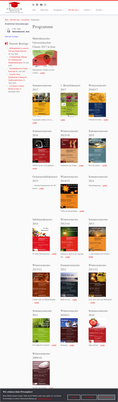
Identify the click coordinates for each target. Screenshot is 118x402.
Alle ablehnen (89, 397)
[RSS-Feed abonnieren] (34, 4)
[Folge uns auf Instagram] (46, 4)
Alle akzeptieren (106, 397)
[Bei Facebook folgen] (38, 4)
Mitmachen (44, 10)
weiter (42, 73)
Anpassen (74, 397)
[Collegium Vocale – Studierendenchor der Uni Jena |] (14, 7)
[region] (59, 395)
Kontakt (99, 10)
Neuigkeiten (57, 10)
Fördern (87, 10)
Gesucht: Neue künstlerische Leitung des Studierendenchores (17, 77)
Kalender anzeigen (12, 36)
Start (34, 10)
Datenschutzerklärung (45, 398)
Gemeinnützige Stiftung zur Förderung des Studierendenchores (17, 60)
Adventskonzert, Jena (20, 31)
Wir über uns (73, 10)
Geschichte (25, 20)
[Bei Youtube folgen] (42, 4)
